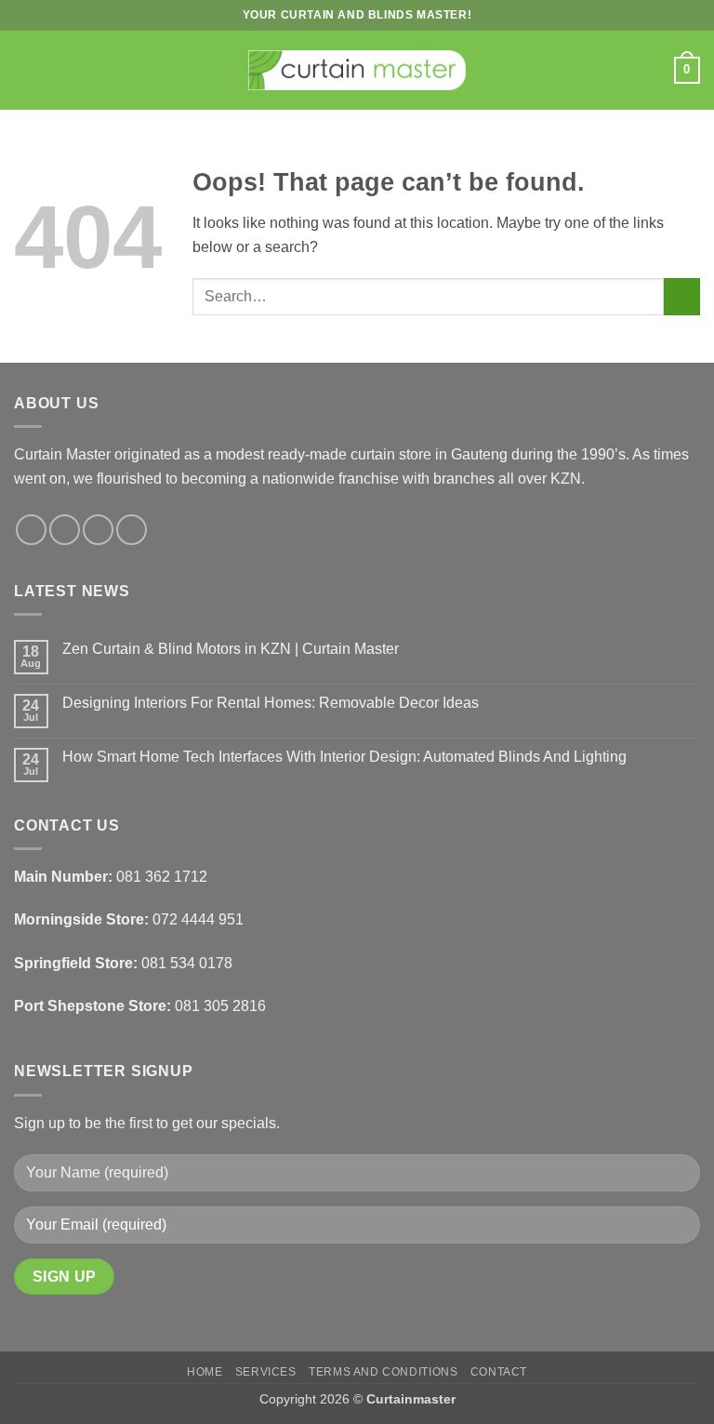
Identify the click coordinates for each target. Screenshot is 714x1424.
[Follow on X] (98, 529)
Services (266, 1371)
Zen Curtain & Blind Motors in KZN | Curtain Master (230, 649)
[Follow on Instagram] (64, 529)
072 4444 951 (198, 919)
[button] (25, 70)
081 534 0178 (186, 963)
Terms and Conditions (383, 1371)
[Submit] (682, 296)
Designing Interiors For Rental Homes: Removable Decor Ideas (270, 703)
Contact (498, 1371)
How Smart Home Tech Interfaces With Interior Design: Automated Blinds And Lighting (344, 757)
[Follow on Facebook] (31, 529)
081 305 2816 (220, 1006)
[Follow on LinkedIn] (131, 529)
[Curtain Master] (357, 70)
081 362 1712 (161, 877)
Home (204, 1371)
